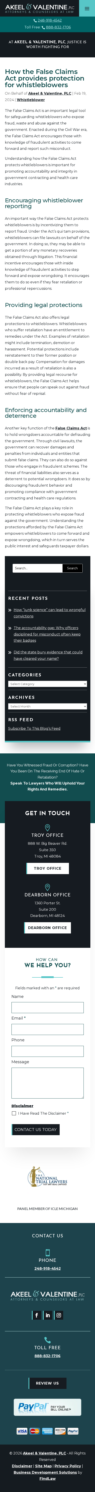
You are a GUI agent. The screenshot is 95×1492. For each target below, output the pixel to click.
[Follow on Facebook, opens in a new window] (36, 1315)
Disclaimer (22, 1466)
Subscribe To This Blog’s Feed (34, 728)
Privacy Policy (68, 1466)
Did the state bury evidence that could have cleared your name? (48, 655)
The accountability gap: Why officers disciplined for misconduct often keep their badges (47, 634)
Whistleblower (31, 100)
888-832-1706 (58, 27)
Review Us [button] (47, 1383)
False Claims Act (71, 428)
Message (20, 1061)
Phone (18, 1040)
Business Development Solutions (45, 1472)
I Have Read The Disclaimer (43, 1113)
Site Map (43, 1466)
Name (17, 996)
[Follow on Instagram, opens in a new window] (58, 1315)
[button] (87, 8)
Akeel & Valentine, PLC (49, 93)
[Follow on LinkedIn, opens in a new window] (47, 1315)
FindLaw (48, 1479)
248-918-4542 (50, 20)
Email (18, 1018)
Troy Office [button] (47, 868)
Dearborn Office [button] (47, 928)
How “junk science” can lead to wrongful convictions (50, 613)
